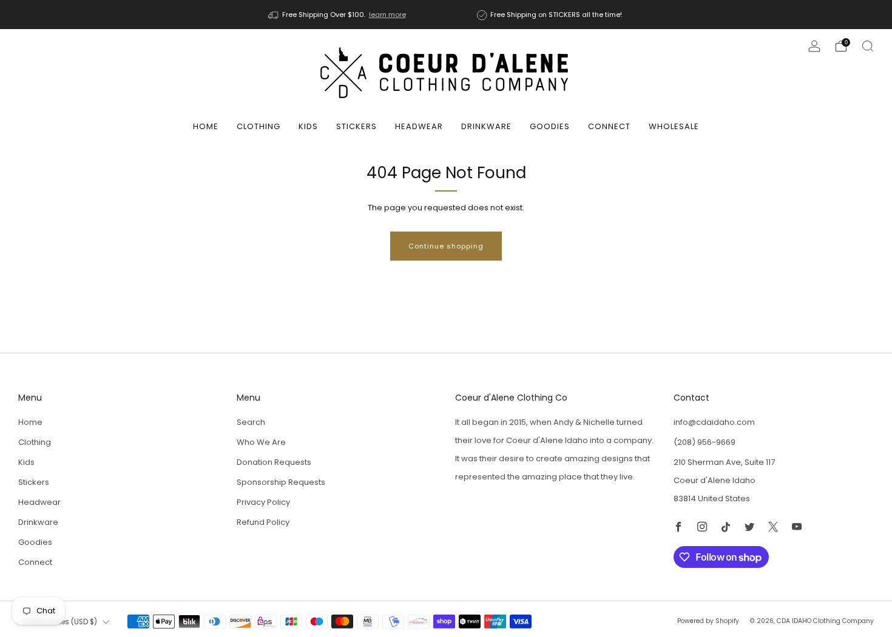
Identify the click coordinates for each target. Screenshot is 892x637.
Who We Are (261, 442)
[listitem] (338, 14)
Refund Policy (263, 522)
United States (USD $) (59, 622)
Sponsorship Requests (281, 482)
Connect (609, 126)
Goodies (550, 126)
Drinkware (486, 126)
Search (251, 422)
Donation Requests (274, 462)
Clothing (258, 126)
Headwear (419, 126)
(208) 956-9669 (704, 442)
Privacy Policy (263, 502)
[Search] (868, 46)
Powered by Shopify (708, 620)
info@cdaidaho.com (714, 422)
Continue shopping (446, 246)
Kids (308, 126)
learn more (387, 14)
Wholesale (674, 126)
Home (205, 126)
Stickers (356, 126)
